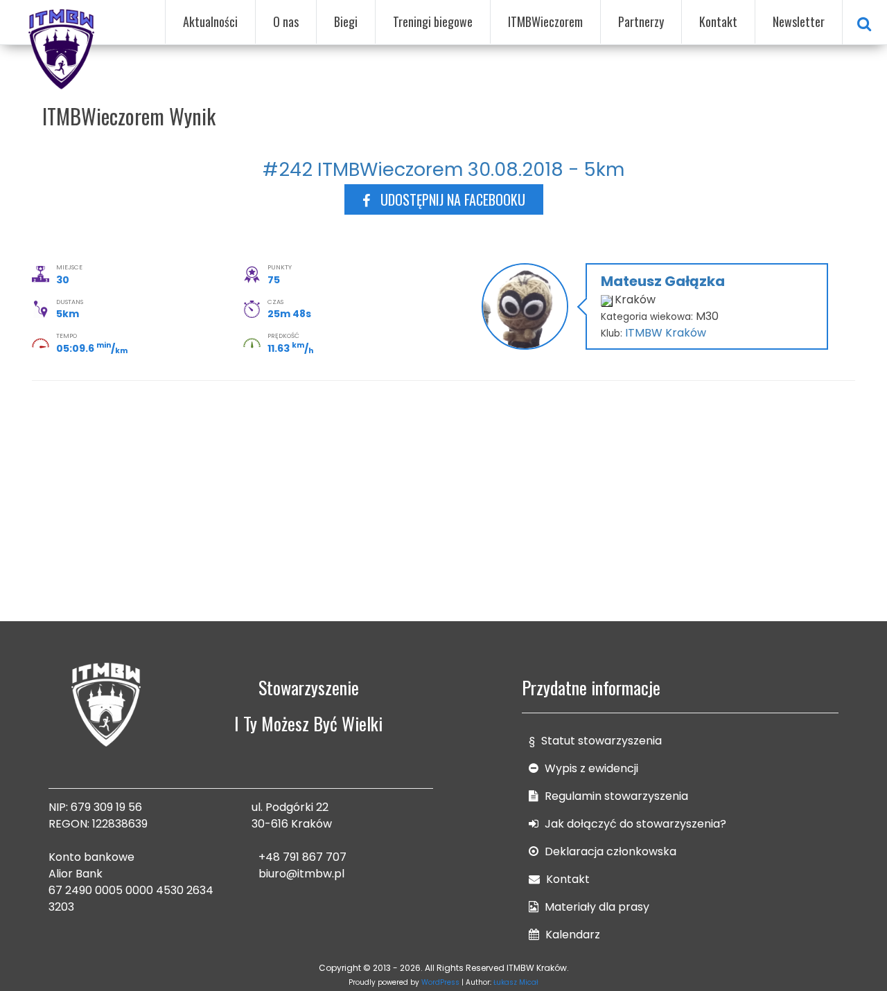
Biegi (346, 21)
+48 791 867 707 (302, 857)
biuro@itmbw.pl (301, 874)
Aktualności (210, 21)
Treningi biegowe (433, 21)
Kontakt (718, 21)
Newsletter (799, 21)
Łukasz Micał (515, 982)
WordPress (440, 982)
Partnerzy (641, 21)
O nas (286, 21)
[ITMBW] (62, 47)
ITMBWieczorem (545, 21)
